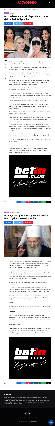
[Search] (49, 2)
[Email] (5, 78)
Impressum (27, 417)
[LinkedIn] (5, 71)
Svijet (26, 6)
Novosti (15, 6)
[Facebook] (5, 64)
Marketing (35, 417)
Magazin (37, 6)
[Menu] (5, 2)
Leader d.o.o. (33, 421)
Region (21, 6)
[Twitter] (5, 67)
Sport (32, 6)
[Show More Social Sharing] (34, 23)
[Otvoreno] (27, 2)
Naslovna (8, 6)
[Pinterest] (5, 74)
